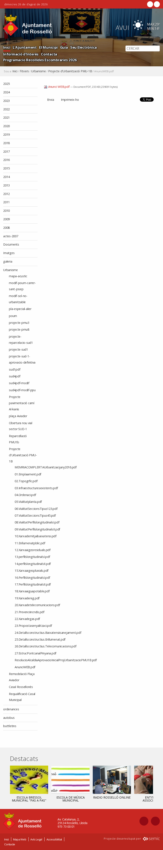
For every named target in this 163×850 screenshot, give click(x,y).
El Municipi (48, 47)
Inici (6, 47)
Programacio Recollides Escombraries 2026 (40, 59)
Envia (50, 100)
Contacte (9, 844)
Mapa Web (19, 839)
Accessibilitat (54, 839)
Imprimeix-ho (70, 100)
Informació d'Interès (21, 54)
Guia (64, 47)
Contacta (49, 54)
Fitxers (24, 71)
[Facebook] (150, 4)
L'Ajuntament (25, 47)
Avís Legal (36, 839)
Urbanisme (38, 71)
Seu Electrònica (83, 47)
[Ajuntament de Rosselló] (27, 25)
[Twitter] (156, 4)
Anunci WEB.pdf (58, 87)
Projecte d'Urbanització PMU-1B (70, 71)
